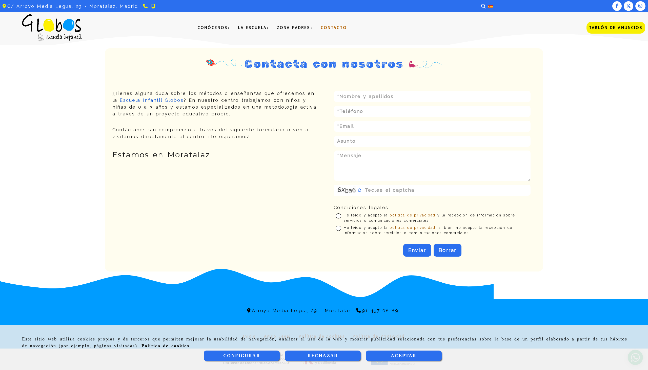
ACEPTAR (403, 355)
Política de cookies (165, 345)
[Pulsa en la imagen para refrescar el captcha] (346, 190)
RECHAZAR (323, 355)
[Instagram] (640, 6)
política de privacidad (412, 215)
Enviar (417, 250)
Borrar (447, 250)
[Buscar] (483, 6)
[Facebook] (617, 6)
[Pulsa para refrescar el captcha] (359, 190)
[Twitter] (628, 6)
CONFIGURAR (241, 355)
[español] (490, 6)
